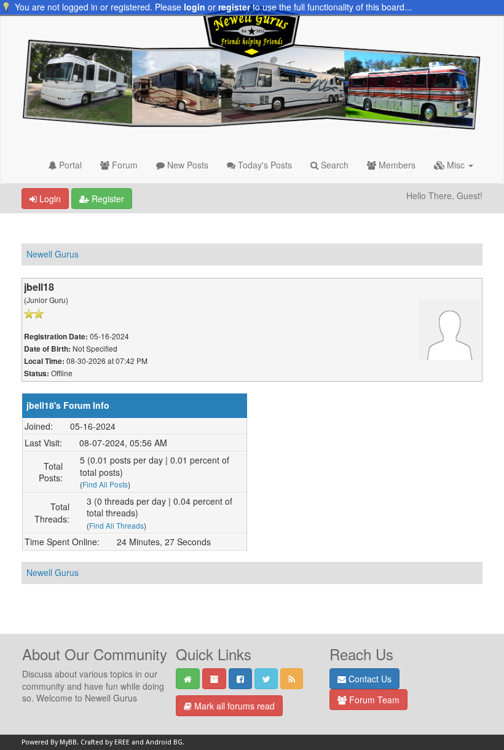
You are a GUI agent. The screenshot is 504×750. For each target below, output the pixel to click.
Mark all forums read (233, 706)
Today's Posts (263, 165)
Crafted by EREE (105, 742)
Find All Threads (116, 525)
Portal (69, 165)
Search (333, 165)
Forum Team (373, 699)
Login (49, 198)
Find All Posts (105, 484)
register (234, 7)
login (194, 7)
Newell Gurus (52, 254)
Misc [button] (455, 165)
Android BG (164, 742)
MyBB (68, 742)
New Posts (186, 165)
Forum (123, 165)
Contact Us (369, 679)
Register (106, 198)
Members (395, 165)
